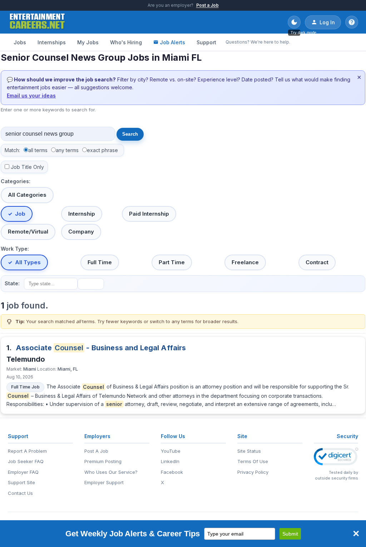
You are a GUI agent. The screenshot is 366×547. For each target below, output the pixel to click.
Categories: (15, 181)
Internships (52, 42)
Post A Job (96, 451)
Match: (12, 150)
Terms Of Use (252, 461)
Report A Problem (27, 451)
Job (20, 213)
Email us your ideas (31, 95)
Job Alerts (172, 42)
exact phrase (102, 150)
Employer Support (104, 482)
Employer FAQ (23, 472)
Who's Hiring (126, 42)
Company (81, 231)
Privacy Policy (252, 472)
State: (12, 283)
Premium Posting (103, 461)
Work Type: (15, 249)
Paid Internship (149, 213)
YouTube (170, 451)
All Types (28, 262)
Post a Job (207, 5)
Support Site (21, 482)
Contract (317, 262)
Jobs (20, 42)
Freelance (245, 262)
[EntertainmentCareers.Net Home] (37, 22)
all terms (38, 150)
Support (206, 42)
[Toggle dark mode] (294, 22)
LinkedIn (170, 461)
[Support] (351, 22)
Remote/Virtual (28, 231)
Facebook (172, 472)
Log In (327, 22)
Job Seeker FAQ (26, 461)
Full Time (100, 262)
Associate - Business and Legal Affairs (101, 347)
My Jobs (88, 42)
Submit (290, 534)
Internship (81, 213)
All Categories (27, 194)
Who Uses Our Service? (111, 472)
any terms (67, 150)
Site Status (249, 451)
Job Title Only (27, 167)
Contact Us (20, 493)
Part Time (172, 262)
